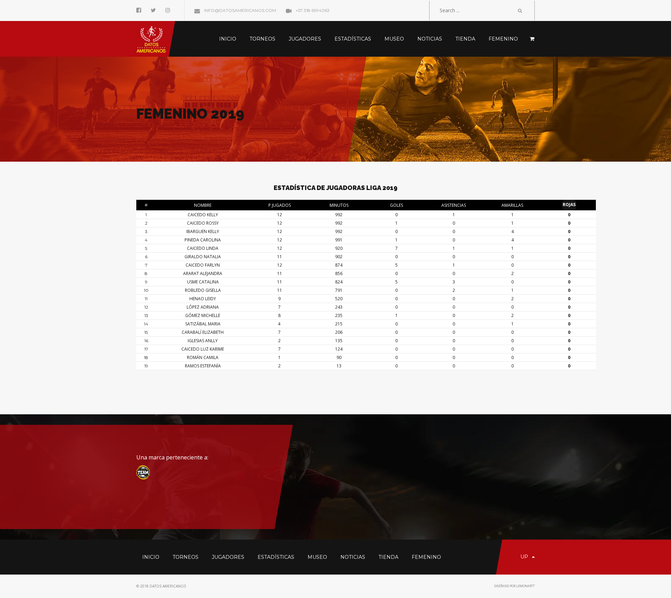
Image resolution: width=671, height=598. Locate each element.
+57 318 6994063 (312, 10)
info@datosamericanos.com (239, 10)
